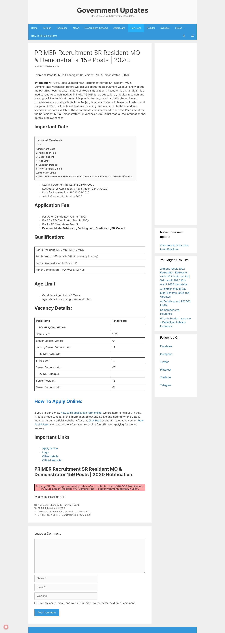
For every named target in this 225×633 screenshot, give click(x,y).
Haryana (67, 505)
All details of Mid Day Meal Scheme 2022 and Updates (174, 292)
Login (45, 452)
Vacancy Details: (48, 164)
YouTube (165, 377)
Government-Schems (96, 27)
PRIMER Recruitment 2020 (51, 508)
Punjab (76, 505)
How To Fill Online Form (44, 35)
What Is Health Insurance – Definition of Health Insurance (175, 322)
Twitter (164, 361)
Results (151, 27)
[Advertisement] (175, 134)
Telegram (166, 385)
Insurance (62, 27)
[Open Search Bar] (184, 36)
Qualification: (46, 156)
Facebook (166, 346)
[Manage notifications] (6, 627)
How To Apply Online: (50, 168)
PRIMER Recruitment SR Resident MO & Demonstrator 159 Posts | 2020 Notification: (86, 176)
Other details (50, 456)
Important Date (46, 148)
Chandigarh (56, 505)
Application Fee (47, 152)
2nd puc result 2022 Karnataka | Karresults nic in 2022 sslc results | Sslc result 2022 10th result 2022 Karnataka (175, 276)
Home (34, 27)
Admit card (119, 27)
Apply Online (50, 448)
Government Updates (112, 10)
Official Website (52, 460)
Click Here (94, 420)
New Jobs (136, 27)
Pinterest (165, 369)
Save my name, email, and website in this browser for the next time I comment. (86, 603)
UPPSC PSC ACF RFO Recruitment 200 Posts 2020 (64, 515)
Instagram (166, 354)
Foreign (47, 27)
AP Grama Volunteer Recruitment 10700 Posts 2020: (65, 511)
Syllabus (165, 27)
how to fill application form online (81, 412)
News (76, 27)
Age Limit (57, 160)
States (178, 27)
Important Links (47, 172)
